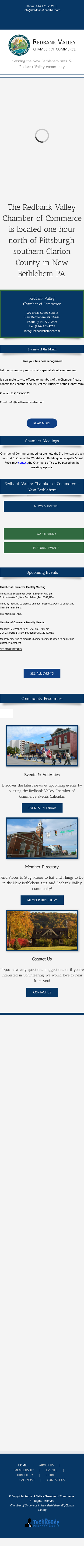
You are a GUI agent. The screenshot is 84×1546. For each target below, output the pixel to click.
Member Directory (42, 866)
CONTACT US (56, 1480)
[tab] (44, 506)
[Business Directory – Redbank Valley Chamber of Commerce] (42, 820)
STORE (50, 1475)
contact (23, 463)
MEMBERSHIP (24, 1470)
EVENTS (51, 1470)
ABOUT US (46, 1465)
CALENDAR (27, 1480)
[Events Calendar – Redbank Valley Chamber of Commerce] (42, 728)
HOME (22, 1465)
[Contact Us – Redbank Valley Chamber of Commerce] (42, 912)
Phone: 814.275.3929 (40, 6)
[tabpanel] (44, 521)
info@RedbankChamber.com (42, 10)
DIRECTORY (25, 1475)
